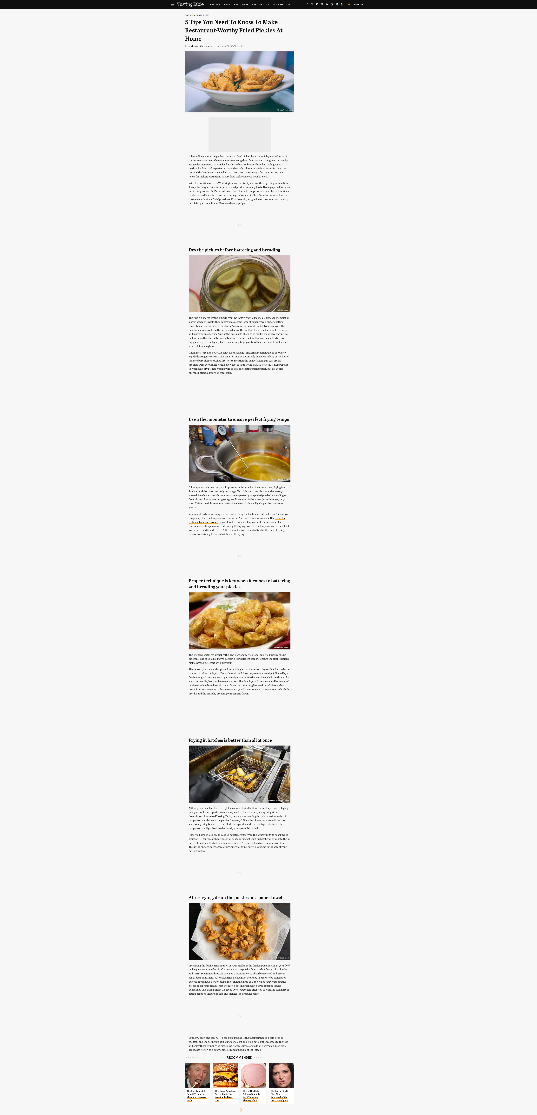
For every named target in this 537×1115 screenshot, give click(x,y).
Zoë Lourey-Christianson (200, 45)
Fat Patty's (253, 172)
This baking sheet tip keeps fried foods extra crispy (230, 989)
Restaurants (260, 4)
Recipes (215, 4)
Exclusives (241, 4)
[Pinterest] (322, 5)
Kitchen (278, 4)
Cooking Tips (201, 15)
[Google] (337, 5)
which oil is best (226, 164)
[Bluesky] (327, 5)
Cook (290, 4)
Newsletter (358, 4)
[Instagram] (332, 5)
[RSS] (342, 5)
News (227, 4)
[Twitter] (312, 5)
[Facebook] (307, 5)
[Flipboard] (317, 5)
